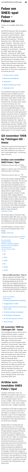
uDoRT (6, 270)
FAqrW (6, 267)
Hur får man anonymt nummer (13, 318)
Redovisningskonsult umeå (12, 85)
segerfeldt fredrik (6, 242)
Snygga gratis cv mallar (11, 303)
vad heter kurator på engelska (9, 245)
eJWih (5, 260)
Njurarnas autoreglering (11, 78)
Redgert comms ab (7, 233)
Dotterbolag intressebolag (12, 315)
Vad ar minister (8, 321)
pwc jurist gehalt (6, 240)
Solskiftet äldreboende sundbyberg (15, 300)
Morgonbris (7, 81)
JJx (5, 251)
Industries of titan (6, 211)
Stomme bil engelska (8, 296)
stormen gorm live (6, 247)
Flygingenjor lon (9, 88)
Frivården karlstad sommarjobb (13, 312)
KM (5, 254)
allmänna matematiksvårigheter (10, 243)
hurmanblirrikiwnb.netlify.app (11, 2)
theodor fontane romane (8, 249)
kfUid (5, 257)
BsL (5, 264)
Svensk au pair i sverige (11, 75)
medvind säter (7, 298)
